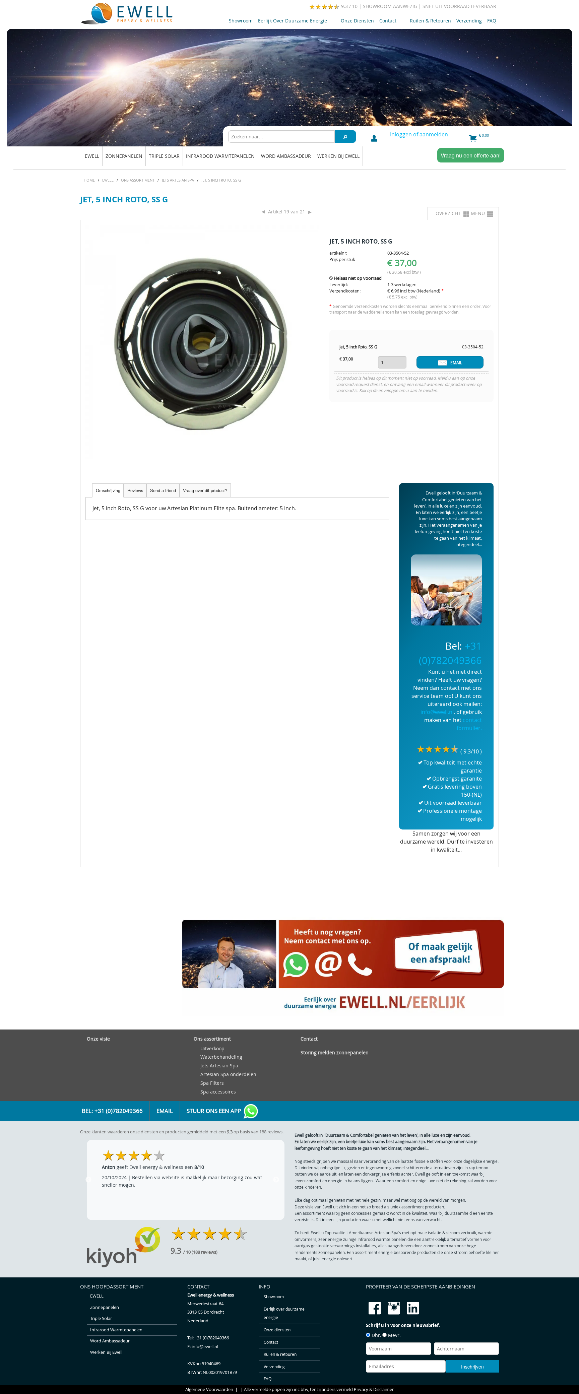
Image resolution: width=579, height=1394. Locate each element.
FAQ (491, 20)
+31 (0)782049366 (212, 1338)
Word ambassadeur (286, 156)
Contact (386, 21)
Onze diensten (357, 20)
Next (276, 1180)
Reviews (135, 490)
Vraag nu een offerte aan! (471, 155)
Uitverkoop (212, 1048)
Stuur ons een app (214, 1111)
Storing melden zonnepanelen (335, 1052)
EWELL (92, 156)
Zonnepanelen (124, 156)
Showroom (241, 20)
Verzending (469, 20)
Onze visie (98, 1039)
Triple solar (164, 156)
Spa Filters (212, 1083)
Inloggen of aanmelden (419, 134)
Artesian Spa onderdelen (228, 1074)
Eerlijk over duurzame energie (291, 21)
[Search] (345, 136)
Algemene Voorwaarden (209, 1389)
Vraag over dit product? (205, 490)
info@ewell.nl (437, 712)
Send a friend (163, 490)
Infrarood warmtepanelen (220, 156)
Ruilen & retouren (430, 20)
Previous (88, 1180)
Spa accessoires (218, 1091)
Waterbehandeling (221, 1057)
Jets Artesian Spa (219, 1065)
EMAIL (456, 363)
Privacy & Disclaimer (374, 1389)
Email (164, 1111)
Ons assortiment (212, 1039)
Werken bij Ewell (338, 156)
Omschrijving (108, 490)
